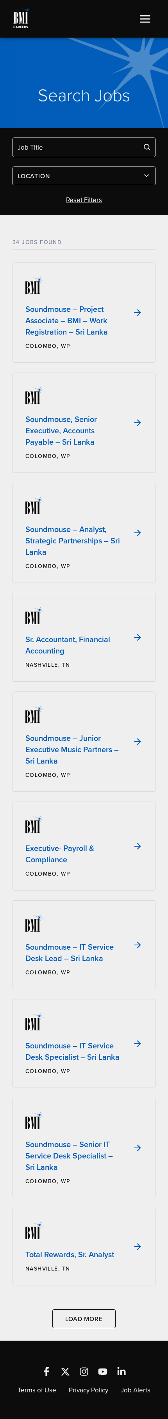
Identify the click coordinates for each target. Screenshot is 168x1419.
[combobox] (84, 176)
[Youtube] (103, 1372)
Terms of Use (37, 1390)
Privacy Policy (88, 1390)
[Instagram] (84, 1372)
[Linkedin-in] (121, 1372)
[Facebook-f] (46, 1372)
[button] (144, 18)
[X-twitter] (65, 1372)
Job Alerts (135, 1390)
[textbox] (79, 176)
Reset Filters (84, 200)
